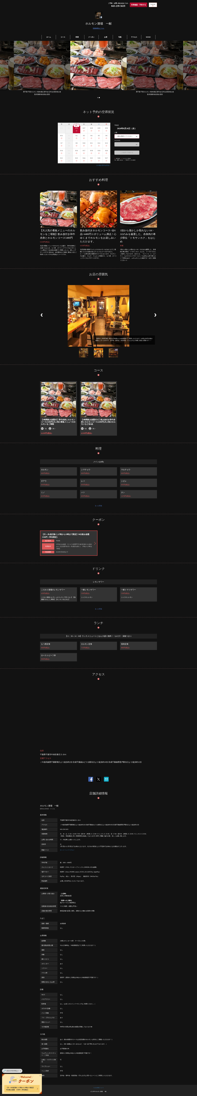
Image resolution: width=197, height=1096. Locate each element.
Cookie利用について (98, 1087)
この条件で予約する (126, 152)
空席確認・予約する (138, 5)
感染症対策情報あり (12, 1071)
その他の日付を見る (102, 165)
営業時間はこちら (98, 28)
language (152, 4)
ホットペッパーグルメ (67, 850)
